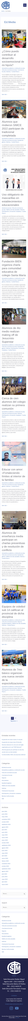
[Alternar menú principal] (25, 5)
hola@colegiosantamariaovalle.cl (14, 1004)
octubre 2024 (5, 842)
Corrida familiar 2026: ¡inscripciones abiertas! (14, 754)
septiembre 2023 (6, 868)
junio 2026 (4, 814)
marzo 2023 (5, 884)
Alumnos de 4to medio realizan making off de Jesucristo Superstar (11, 335)
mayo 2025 (5, 835)
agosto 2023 (5, 871)
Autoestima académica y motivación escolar (13, 68)
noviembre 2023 (6, 863)
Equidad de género (7, 623)
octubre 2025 (5, 822)
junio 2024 (4, 850)
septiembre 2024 (6, 845)
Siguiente (14, 721)
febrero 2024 (5, 861)
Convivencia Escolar (7, 775)
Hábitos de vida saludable (12, 209)
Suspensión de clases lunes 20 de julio (12, 742)
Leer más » (4, 94)
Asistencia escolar (6, 208)
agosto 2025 (5, 827)
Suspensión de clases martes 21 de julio (12, 739)
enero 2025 (5, 840)
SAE (3, 798)
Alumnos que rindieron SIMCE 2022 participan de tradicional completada (13, 128)
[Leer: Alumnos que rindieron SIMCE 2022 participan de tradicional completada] (14, 109)
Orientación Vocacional (8, 790)
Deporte (19, 621)
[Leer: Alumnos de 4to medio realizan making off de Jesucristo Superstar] (14, 316)
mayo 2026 (5, 816)
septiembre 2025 (6, 824)
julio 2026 (4, 811)
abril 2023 (4, 881)
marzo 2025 (5, 837)
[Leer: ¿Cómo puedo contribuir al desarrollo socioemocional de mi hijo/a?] (14, 38)
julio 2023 (4, 874)
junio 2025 (4, 832)
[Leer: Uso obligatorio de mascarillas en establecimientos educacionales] (14, 178)
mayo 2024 (5, 853)
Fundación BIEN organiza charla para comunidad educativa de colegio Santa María (14, 268)
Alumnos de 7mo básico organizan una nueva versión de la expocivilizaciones (13, 676)
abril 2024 (4, 855)
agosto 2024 (5, 848)
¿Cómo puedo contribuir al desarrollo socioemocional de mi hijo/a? (13, 58)
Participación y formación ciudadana (11, 211)
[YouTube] (17, 1008)
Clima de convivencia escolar (9, 70)
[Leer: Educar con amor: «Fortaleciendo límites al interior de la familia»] (14, 453)
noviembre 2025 (6, 819)
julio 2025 (4, 829)
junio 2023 (4, 876)
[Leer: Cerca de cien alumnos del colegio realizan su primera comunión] (14, 385)
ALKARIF (17, 1017)
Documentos (5, 780)
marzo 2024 (5, 858)
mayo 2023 (5, 879)
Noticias (8, 71)
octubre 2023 (5, 866)
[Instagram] (11, 1008)
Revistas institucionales (8, 796)
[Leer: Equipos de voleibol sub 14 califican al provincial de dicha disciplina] (14, 593)
